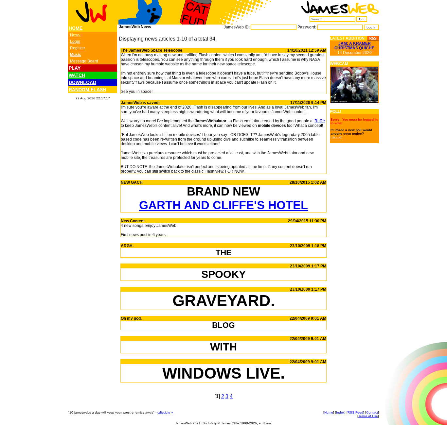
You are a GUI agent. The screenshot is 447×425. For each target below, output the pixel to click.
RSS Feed (355, 412)
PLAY (74, 68)
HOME (75, 28)
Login (75, 41)
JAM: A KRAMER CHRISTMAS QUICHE (354, 45)
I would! (336, 137)
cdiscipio (163, 412)
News (75, 35)
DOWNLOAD (82, 82)
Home (328, 412)
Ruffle (319, 121)
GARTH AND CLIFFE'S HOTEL (223, 205)
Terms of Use (368, 416)
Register (77, 48)
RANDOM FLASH (87, 89)
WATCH (77, 75)
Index (340, 412)
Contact (372, 412)
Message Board (84, 61)
